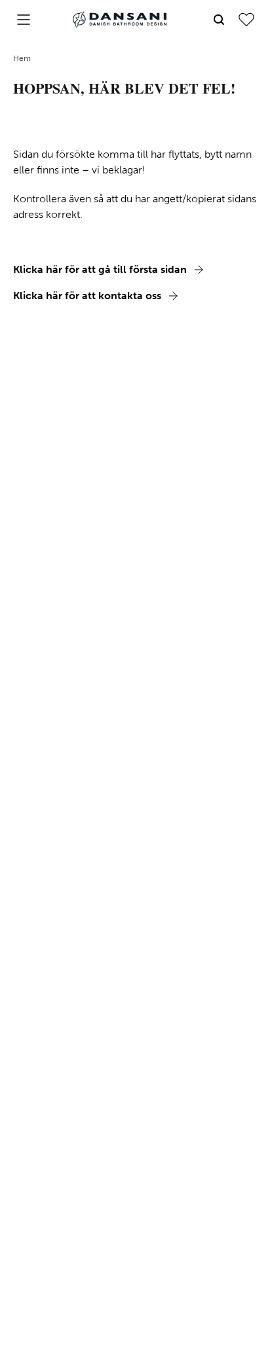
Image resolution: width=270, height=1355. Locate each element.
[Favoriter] (246, 19)
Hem (22, 58)
